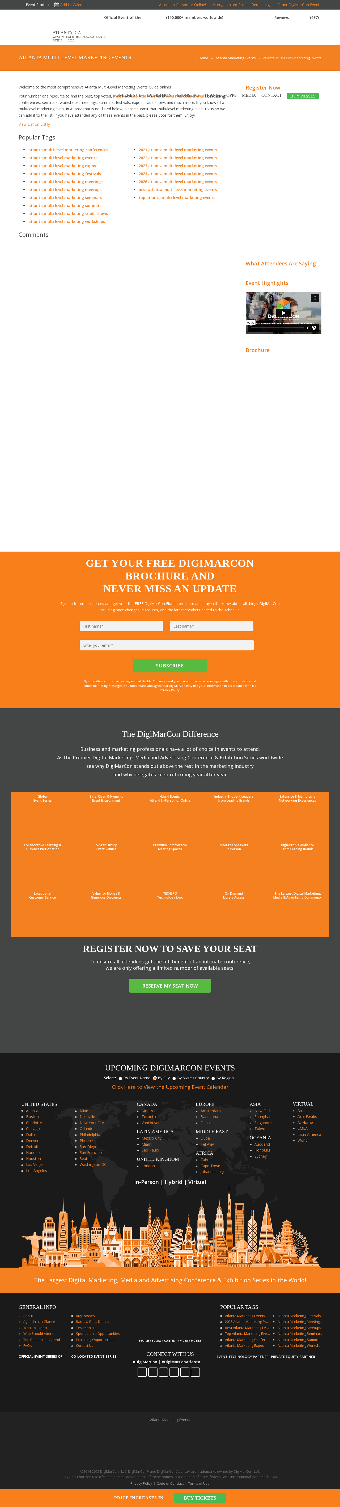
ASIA (255, 1104)
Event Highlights (267, 282)
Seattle (86, 1158)
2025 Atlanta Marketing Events (247, 1321)
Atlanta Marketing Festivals (299, 1315)
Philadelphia (90, 1134)
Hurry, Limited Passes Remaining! (241, 4)
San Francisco (92, 1152)
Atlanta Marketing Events (245, 1315)
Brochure (258, 350)
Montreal (149, 1110)
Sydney (260, 1156)
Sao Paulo (150, 1150)
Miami (85, 1110)
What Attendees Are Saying (281, 263)
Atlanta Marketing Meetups (299, 1327)
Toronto (149, 1116)
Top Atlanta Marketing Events (247, 1333)
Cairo (205, 1159)
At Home (305, 1122)
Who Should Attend (38, 1333)
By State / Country (193, 1077)
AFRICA (204, 1153)
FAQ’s (27, 1345)
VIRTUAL (303, 1104)
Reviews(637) (296, 17)
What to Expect (35, 1327)
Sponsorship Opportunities (98, 1333)
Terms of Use (199, 1483)
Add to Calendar (74, 4)
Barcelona (209, 1116)
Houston (33, 1158)
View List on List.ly (34, 124)
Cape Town (210, 1165)
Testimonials (86, 1327)
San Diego (88, 1146)
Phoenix (87, 1140)
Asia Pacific (307, 1116)
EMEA (303, 1128)
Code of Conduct (170, 1483)
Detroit (32, 1146)
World (303, 1140)
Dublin (206, 1122)
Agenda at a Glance (39, 1321)
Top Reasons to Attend (41, 1339)
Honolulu (33, 1152)
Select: (110, 1077)
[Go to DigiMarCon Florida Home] (36, 42)
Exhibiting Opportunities (95, 1339)
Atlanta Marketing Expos (244, 1345)
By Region (225, 1077)
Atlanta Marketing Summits (299, 1339)
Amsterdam (211, 1110)
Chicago (33, 1128)
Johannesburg (212, 1171)
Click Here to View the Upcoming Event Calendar (170, 1086)
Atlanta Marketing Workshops (300, 1345)
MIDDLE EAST (212, 1131)
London (148, 1165)
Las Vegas (35, 1164)
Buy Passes (85, 1315)
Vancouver (151, 1122)
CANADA (147, 1104)
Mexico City (152, 1138)
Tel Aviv (207, 1144)
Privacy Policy (141, 1483)
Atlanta (32, 1110)
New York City (92, 1122)
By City (164, 1077)
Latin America (309, 1134)
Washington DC (93, 1164)
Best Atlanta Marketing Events (247, 1327)
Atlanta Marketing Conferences (247, 1339)
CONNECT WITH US (170, 1354)
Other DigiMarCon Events (299, 4)
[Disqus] (125, 316)
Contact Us (84, 1345)
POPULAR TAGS (239, 1307)
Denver (32, 1140)
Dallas (31, 1134)
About (28, 1315)
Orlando (87, 1128)
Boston (32, 1116)
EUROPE (205, 1104)
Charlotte (34, 1122)
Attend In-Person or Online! (182, 4)
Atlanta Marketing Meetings (300, 1321)
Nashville (87, 1116)
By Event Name (137, 1077)
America (305, 1110)
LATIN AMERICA (155, 1131)
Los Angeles (36, 1170)
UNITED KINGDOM (158, 1159)
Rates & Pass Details (92, 1321)
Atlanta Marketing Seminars (300, 1333)
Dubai (206, 1138)
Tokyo (259, 1128)
